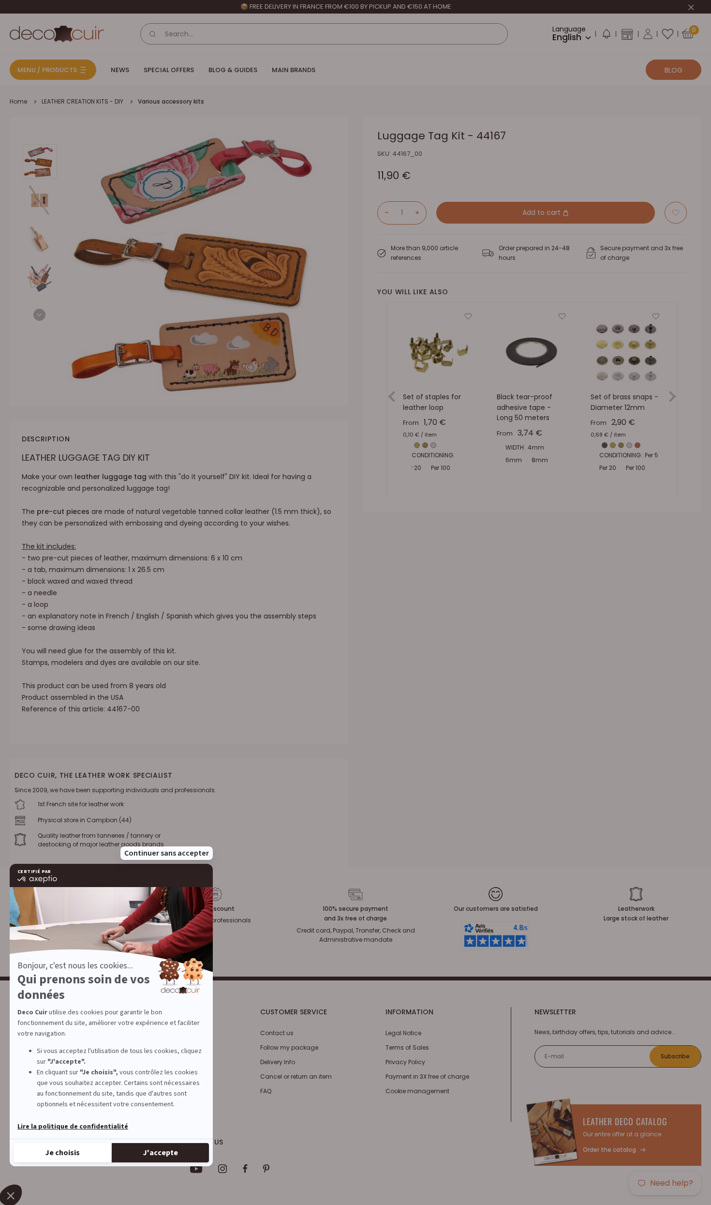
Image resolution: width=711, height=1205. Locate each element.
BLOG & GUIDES (232, 70)
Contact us (277, 1033)
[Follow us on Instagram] (222, 1168)
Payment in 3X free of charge (427, 1076)
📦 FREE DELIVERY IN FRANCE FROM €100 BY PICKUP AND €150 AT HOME (345, 6)
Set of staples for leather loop (432, 402)
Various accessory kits (171, 101)
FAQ (265, 1091)
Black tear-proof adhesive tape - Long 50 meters (524, 407)
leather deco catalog (625, 1121)
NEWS (120, 70)
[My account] (647, 34)
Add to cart (542, 212)
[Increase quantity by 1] (420, 212)
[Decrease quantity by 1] (383, 212)
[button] (606, 36)
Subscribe (675, 1056)
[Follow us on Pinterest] (266, 1168)
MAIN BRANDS (293, 70)
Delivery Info (277, 1062)
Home (18, 101)
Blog (673, 70)
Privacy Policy (405, 1062)
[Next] (39, 315)
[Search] (153, 34)
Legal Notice (403, 1033)
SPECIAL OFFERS (169, 70)
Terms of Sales (407, 1047)
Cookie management (417, 1091)
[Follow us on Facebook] (245, 1168)
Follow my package (289, 1047)
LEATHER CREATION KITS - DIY (82, 101)
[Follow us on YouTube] (196, 1168)
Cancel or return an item (296, 1076)
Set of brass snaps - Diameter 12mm (624, 402)
